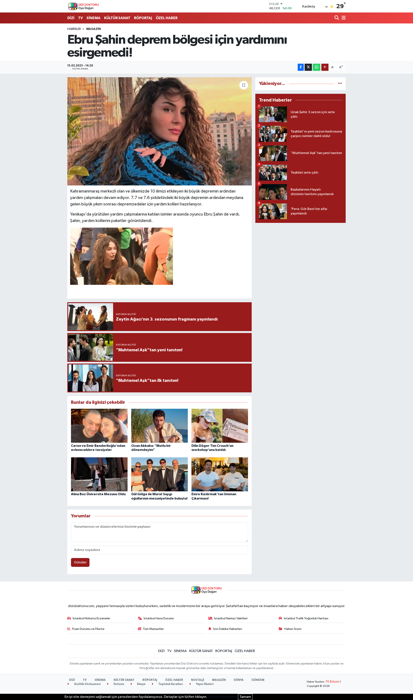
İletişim (118, 684)
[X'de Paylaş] (308, 67)
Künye (140, 684)
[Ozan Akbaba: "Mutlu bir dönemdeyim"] (159, 425)
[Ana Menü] (343, 18)
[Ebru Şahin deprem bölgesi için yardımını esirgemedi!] (159, 131)
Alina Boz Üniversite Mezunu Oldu (98, 494)
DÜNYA (238, 680)
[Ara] (337, 18)
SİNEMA (93, 18)
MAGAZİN (93, 29)
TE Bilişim (332, 681)
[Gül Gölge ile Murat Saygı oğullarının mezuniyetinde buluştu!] (159, 474)
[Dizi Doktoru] (83, 6)
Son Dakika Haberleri (227, 629)
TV (80, 18)
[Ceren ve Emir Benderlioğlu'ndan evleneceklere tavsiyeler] (99, 425)
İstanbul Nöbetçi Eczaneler (91, 618)
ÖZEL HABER (166, 18)
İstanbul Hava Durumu (159, 618)
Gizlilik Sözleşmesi (87, 684)
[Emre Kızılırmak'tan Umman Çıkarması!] (219, 474)
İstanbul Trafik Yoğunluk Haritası (306, 618)
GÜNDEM (257, 680)
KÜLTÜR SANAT (117, 18)
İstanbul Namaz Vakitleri (231, 618)
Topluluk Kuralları (170, 684)
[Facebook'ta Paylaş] (301, 67)
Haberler (74, 29)
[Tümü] (340, 83)
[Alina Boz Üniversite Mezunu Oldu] (99, 474)
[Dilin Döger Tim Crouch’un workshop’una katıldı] (219, 425)
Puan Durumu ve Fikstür (88, 629)
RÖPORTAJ (143, 18)
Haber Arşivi (292, 629)
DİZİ (70, 18)
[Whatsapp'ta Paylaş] (316, 67)
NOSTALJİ (197, 680)
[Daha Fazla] (324, 67)
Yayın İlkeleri (204, 684)
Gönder (80, 562)
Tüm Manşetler (153, 629)
